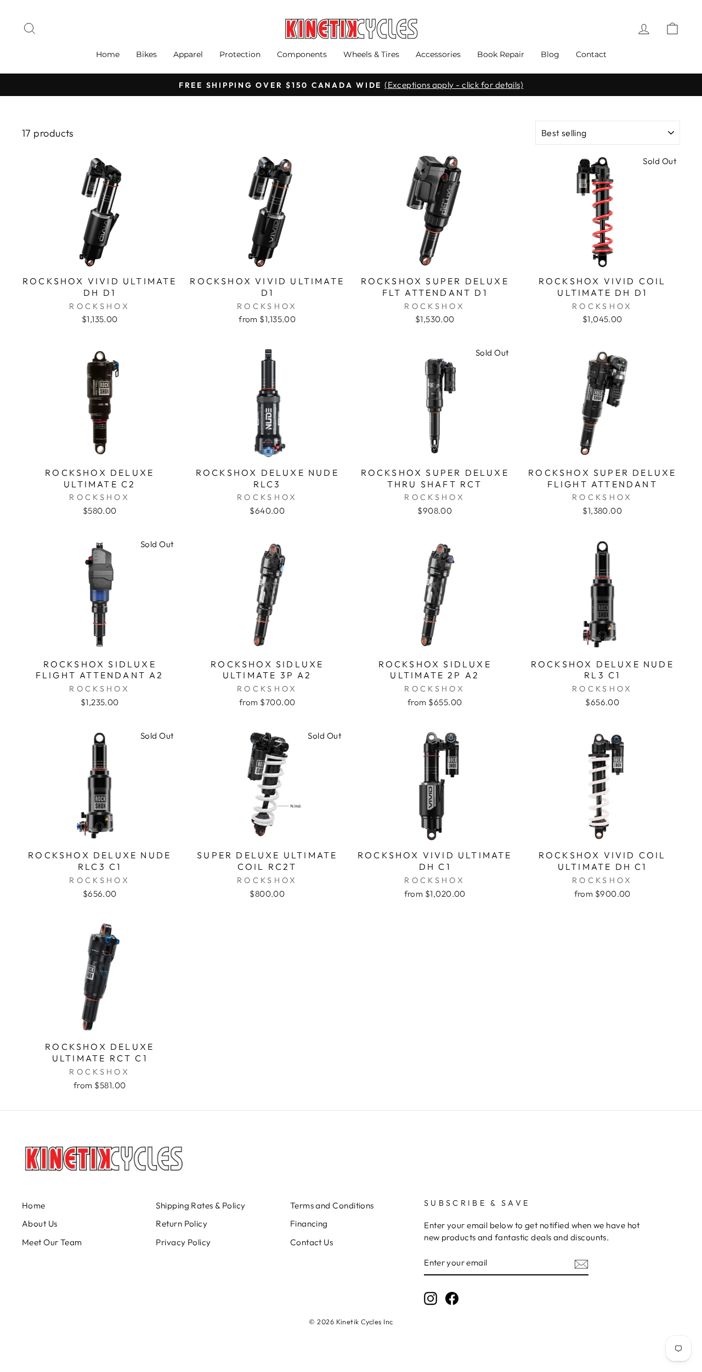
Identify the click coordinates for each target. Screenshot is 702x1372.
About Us (40, 1223)
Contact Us (311, 1242)
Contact (591, 54)
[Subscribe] (581, 1263)
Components (302, 54)
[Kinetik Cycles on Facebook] (451, 1298)
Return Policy (181, 1223)
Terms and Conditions (332, 1205)
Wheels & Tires (371, 54)
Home (108, 54)
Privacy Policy (183, 1242)
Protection (240, 54)
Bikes (146, 54)
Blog (550, 54)
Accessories (438, 54)
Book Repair (500, 54)
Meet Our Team (52, 1242)
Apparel (188, 54)
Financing (309, 1223)
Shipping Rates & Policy (200, 1205)
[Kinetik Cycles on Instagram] (430, 1298)
